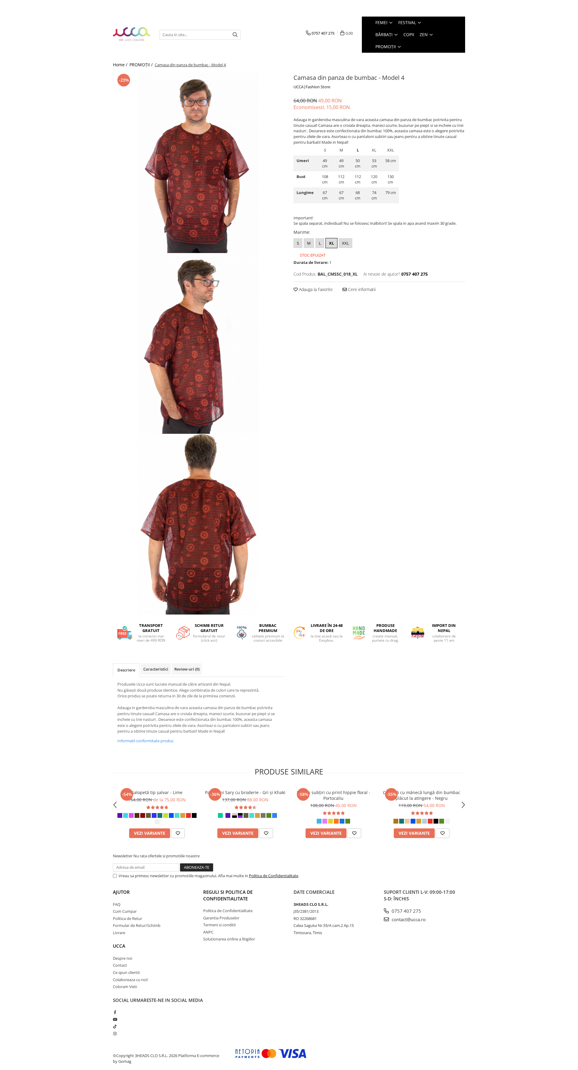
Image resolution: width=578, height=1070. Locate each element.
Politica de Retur (127, 918)
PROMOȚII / (141, 64)
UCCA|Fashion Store (312, 86)
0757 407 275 (405, 911)
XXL (345, 243)
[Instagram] (115, 1033)
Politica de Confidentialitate (273, 875)
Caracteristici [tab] (155, 669)
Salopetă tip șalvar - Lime (157, 792)
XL (331, 243)
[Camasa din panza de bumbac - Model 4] (198, 162)
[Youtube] (115, 1019)
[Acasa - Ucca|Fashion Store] (131, 34)
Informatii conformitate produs (145, 740)
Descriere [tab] (126, 670)
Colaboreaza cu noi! (130, 979)
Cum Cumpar (125, 911)
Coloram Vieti (125, 986)
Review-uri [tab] (187, 669)
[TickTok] (115, 1026)
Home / (121, 64)
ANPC (208, 932)
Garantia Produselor (221, 918)
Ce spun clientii (126, 972)
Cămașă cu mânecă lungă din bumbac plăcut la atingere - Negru (421, 795)
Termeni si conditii (219, 925)
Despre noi (122, 958)
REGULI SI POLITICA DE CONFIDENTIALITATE (228, 895)
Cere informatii (361, 289)
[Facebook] (115, 1012)
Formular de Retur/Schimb (136, 925)
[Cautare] (235, 35)
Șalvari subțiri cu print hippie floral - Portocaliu (333, 795)
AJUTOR (121, 892)
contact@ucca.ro (408, 919)
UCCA (119, 946)
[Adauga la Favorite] (178, 833)
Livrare (119, 932)
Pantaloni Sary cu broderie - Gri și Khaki (245, 792)
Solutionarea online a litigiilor (229, 939)
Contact (120, 965)
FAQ (116, 904)
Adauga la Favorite (315, 289)
